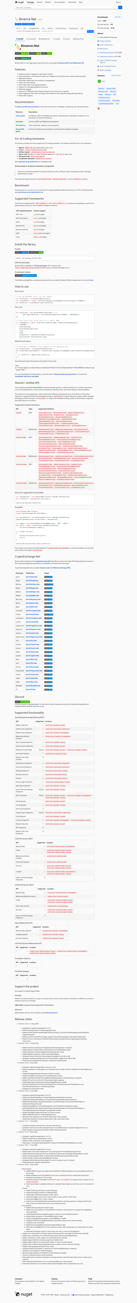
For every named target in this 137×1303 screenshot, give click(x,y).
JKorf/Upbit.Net (32, 678)
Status (55, 1279)
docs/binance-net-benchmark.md (30, 192)
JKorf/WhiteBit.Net (33, 686)
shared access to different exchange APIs (55, 568)
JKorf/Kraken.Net (32, 644)
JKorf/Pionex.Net (32, 667)
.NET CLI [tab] (18, 28)
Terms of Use (64, 1295)
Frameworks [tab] (32, 39)
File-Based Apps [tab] (73, 28)
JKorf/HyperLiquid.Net (34, 637)
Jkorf (103, 81)
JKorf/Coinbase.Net (33, 611)
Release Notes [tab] (79, 39)
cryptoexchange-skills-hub (28, 162)
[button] (90, 31)
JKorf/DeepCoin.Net (33, 629)
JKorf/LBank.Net (32, 652)
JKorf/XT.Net (30, 689)
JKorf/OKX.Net (31, 663)
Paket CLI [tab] (50, 28)
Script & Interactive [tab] (61, 28)
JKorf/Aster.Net (31, 577)
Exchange (116, 101)
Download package (106, 53)
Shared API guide (20, 130)
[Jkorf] (99, 81)
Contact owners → (116, 76)
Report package (105, 70)
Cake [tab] (82, 28)
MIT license (104, 49)
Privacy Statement (97, 1295)
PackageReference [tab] (34, 28)
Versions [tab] (67, 39)
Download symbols (106, 56)
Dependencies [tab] (45, 39)
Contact (18, 1279)
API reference (21, 125)
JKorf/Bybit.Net (32, 607)
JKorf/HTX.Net (31, 641)
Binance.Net (111, 88)
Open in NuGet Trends (108, 66)
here (91, 280)
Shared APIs (37, 387)
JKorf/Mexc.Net (31, 659)
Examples (19, 122)
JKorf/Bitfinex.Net (33, 584)
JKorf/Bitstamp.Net (33, 599)
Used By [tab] (57, 39)
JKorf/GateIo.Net (32, 633)
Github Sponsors (51, 1013)
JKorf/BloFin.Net (32, 603)
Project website (105, 41)
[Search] (120, 7)
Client (101, 95)
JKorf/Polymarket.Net (34, 671)
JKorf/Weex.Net (32, 682)
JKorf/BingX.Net (32, 580)
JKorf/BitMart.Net (32, 592)
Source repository (106, 45)
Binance (101, 88)
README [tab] (20, 39)
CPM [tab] (43, 28)
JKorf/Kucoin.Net (32, 648)
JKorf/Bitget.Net (32, 588)
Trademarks (109, 1295)
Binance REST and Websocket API (71, 63)
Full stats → (118, 17)
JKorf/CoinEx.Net (32, 614)
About (57, 1295)
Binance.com (103, 91)
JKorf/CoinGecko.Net (34, 618)
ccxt (117, 104)
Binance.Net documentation (28, 107)
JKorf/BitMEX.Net (32, 596)
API (115, 95)
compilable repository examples (27, 376)
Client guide (20, 116)
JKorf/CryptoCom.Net (34, 626)
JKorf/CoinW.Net (32, 622)
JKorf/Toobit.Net (32, 674)
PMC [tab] (24, 28)
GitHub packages (40, 266)
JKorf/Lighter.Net (32, 656)
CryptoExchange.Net (42, 561)
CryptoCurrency (104, 98)
